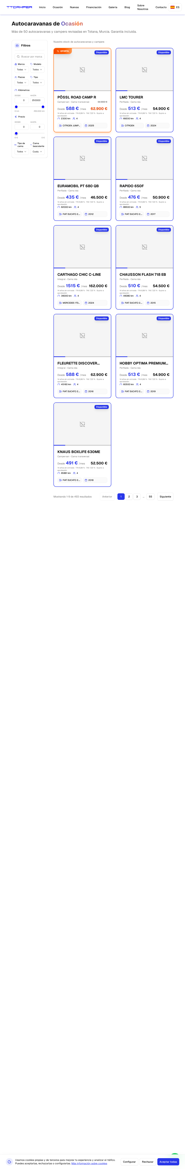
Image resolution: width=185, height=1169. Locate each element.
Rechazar (148, 1161)
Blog (127, 7)
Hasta (33, 95)
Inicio (42, 7)
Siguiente (165, 496)
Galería (113, 7)
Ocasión (58, 7)
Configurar (129, 1161)
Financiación (93, 7)
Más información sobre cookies (89, 1163)
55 (150, 496)
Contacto (161, 7)
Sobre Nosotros (142, 7)
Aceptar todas (168, 1161)
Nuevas (74, 7)
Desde (18, 95)
